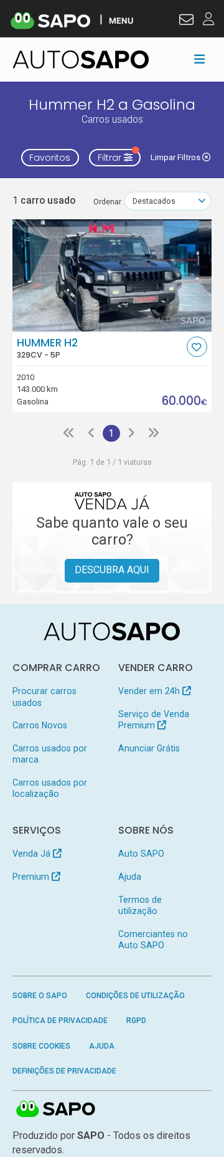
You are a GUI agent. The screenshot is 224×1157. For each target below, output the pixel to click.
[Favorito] (197, 346)
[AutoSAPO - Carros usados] (80, 59)
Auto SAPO (141, 854)
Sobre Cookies (41, 1046)
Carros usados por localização (49, 788)
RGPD (136, 1020)
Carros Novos (39, 725)
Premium (32, 877)
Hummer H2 (47, 348)
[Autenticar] (186, 21)
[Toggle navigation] (199, 59)
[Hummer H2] (112, 275)
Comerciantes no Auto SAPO (153, 939)
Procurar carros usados (44, 696)
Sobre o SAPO (39, 995)
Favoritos (49, 157)
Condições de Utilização (135, 995)
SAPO (56, 1109)
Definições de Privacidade (64, 1071)
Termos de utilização (140, 905)
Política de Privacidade (60, 1020)
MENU (121, 20)
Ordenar (107, 201)
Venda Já (32, 854)
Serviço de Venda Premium (153, 719)
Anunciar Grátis (149, 748)
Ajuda (129, 877)
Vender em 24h (150, 691)
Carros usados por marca (49, 753)
